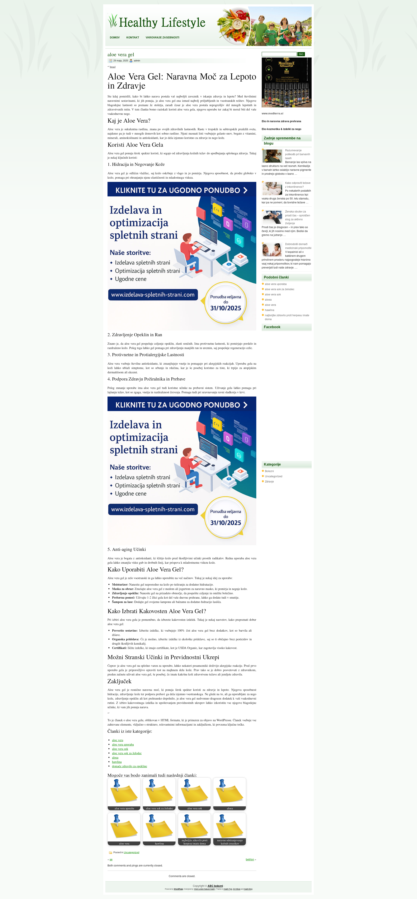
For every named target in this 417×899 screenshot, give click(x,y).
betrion (250, 859)
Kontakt (132, 37)
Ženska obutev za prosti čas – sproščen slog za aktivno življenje (297, 217)
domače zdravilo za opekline (129, 766)
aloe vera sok (120, 749)
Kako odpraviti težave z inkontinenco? (298, 184)
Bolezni (269, 471)
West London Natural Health (204, 889)
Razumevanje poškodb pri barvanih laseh (297, 154)
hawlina (117, 762)
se (111, 859)
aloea (115, 757)
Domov (115, 37)
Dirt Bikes (236, 889)
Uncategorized (131, 852)
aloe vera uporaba (123, 744)
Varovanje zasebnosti (162, 37)
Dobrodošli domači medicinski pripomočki (298, 246)
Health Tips (228, 889)
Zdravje (269, 481)
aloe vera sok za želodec (127, 753)
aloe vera (117, 740)
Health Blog (248, 889)
